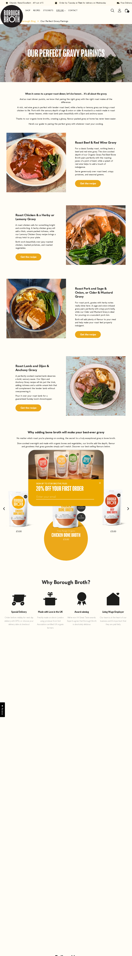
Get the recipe (88, 183)
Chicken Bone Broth (66, 535)
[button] (61, 10)
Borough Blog (28, 21)
